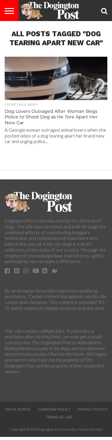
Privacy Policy (92, 409)
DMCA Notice (17, 409)
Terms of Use (59, 417)
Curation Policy (54, 409)
